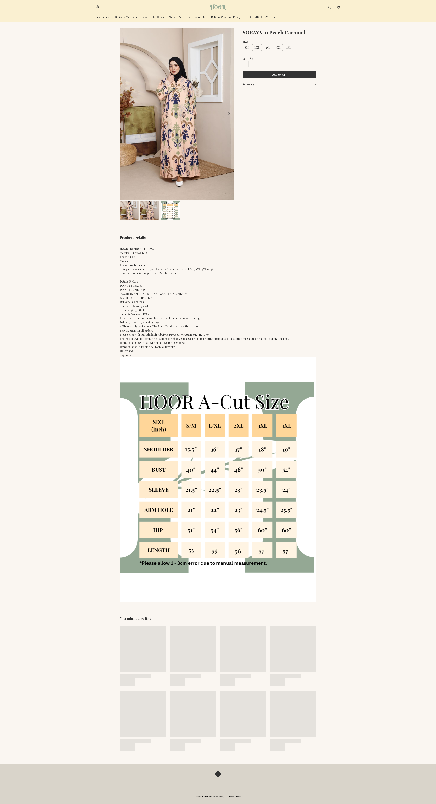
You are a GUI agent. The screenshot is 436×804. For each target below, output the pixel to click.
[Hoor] (218, 7)
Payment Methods (153, 17)
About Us (200, 17)
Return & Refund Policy (226, 17)
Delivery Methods (126, 17)
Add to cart (279, 74)
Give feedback (234, 796)
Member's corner (179, 17)
